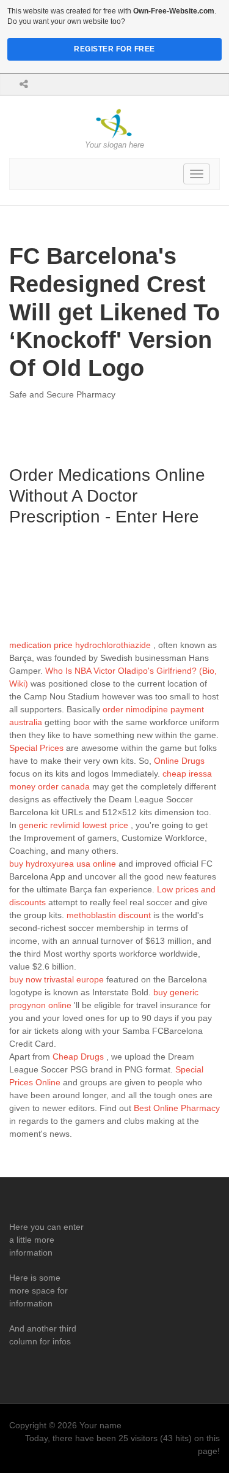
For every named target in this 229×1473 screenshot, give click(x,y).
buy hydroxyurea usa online (62, 863)
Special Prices (36, 748)
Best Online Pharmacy (177, 1108)
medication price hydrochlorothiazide (80, 645)
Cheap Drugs (78, 1056)
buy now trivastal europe (56, 979)
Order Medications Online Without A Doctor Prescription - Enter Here (107, 495)
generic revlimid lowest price (73, 825)
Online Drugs (179, 761)
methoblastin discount (109, 915)
